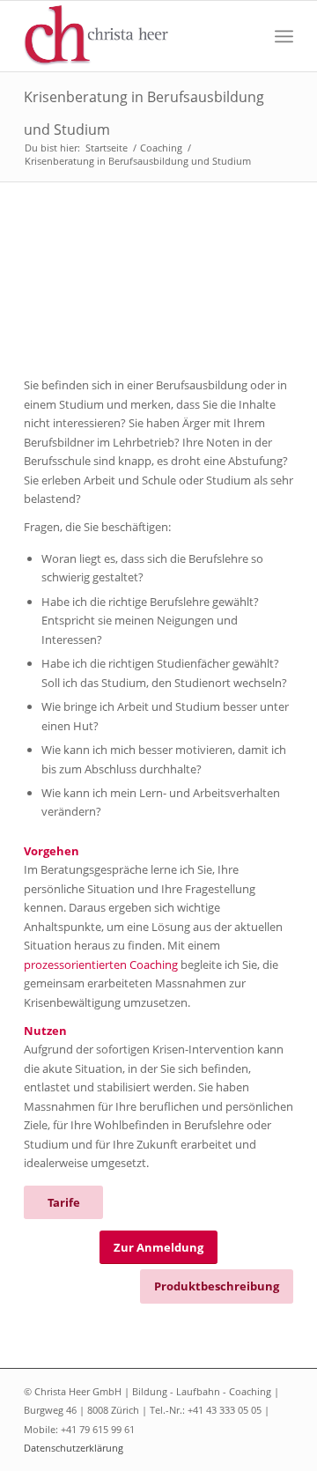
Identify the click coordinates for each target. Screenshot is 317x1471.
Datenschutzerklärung (73, 1447)
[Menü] (284, 36)
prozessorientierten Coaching (101, 964)
